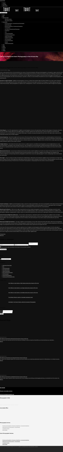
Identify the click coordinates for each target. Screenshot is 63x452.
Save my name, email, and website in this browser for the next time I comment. (16, 247)
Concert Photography (9, 33)
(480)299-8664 (2, 0)
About (3, 14)
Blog (3, 16)
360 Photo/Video (5, 17)
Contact (3, 50)
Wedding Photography (9, 43)
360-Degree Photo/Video (7, 265)
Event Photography (6, 268)
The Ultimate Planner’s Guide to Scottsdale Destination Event (20, 297)
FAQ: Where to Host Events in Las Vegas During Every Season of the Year (23, 287)
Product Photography (9, 40)
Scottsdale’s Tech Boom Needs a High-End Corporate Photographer (22, 302)
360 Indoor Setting (8, 19)
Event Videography (6, 269)
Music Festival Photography (7, 272)
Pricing (3, 49)
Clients (3, 46)
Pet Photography (8, 39)
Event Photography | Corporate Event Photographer (14, 23)
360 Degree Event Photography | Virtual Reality (11, 427)
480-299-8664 (2, 387)
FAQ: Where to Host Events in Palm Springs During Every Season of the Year (23, 283)
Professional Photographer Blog (8, 276)
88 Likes (1, 379)
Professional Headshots (7, 275)
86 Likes (1, 341)
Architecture (7, 30)
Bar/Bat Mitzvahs (8, 24)
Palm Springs (4, 5)
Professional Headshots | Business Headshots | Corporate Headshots (15, 425)
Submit (1, 313)
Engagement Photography (10, 34)
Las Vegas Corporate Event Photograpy (12, 29)
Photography (4, 22)
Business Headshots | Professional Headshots (14, 26)
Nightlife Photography (9, 37)
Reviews (4, 47)
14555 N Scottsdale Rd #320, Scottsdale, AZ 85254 (9, 404)
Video (3, 44)
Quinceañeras (7, 27)
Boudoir (6, 42)
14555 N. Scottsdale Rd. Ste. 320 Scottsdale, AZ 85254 (28, 446)
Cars (6, 32)
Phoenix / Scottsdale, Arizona (6, 391)
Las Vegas (4, 4)
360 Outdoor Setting (8, 20)
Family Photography (8, 36)
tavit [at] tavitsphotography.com (7, 394)
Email (1, 312)
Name (1, 311)
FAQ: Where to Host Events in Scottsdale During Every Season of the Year (23, 292)
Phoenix (4, 2)
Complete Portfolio (5, 428)
